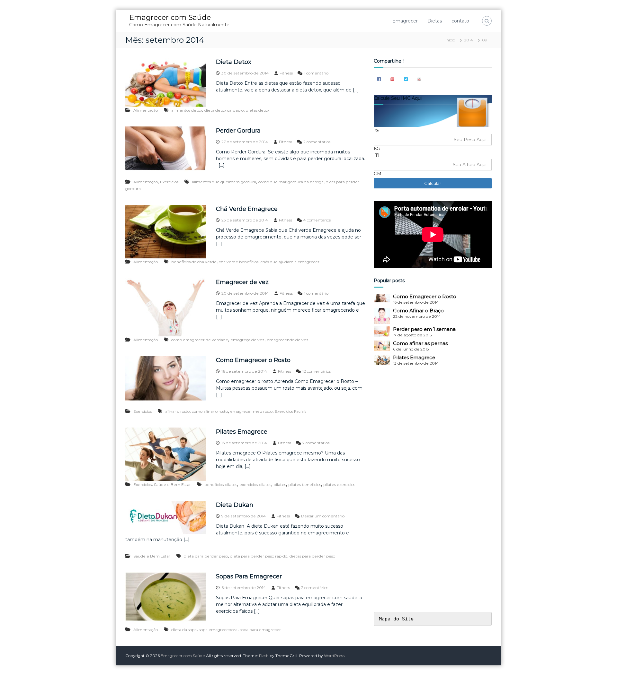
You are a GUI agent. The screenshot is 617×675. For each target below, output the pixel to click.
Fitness (286, 73)
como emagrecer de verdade (199, 339)
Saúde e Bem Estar (172, 484)
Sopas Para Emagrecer (249, 576)
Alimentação (145, 110)
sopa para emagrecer (260, 629)
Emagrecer (405, 21)
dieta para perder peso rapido (258, 556)
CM (377, 174)
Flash (264, 655)
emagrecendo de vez (287, 339)
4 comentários (317, 220)
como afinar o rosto (210, 411)
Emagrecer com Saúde (170, 17)
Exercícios (169, 181)
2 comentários (316, 141)
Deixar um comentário (322, 516)
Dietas (434, 21)
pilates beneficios (304, 484)
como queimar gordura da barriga (291, 181)
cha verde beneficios (238, 261)
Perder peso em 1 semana (424, 329)
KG (377, 148)
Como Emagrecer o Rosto (253, 360)
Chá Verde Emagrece (247, 208)
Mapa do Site (396, 619)
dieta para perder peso (206, 556)
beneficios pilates (220, 484)
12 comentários (316, 371)
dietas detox (257, 110)
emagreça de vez (247, 339)
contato (460, 21)
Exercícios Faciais (290, 411)
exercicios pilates (255, 484)
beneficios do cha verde (194, 261)
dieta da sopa (184, 629)
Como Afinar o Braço (418, 310)
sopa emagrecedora (218, 629)
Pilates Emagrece (241, 431)
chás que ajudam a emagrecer (290, 261)
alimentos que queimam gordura (224, 181)
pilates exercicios (339, 484)
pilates (279, 484)
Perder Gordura (238, 130)
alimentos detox (186, 110)
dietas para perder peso (312, 556)
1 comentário (316, 73)
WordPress (334, 655)
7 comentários (315, 442)
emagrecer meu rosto (251, 411)
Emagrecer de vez (242, 282)
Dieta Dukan (234, 504)
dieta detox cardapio (224, 110)
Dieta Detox (233, 61)
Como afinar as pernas (420, 343)
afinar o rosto (177, 411)
